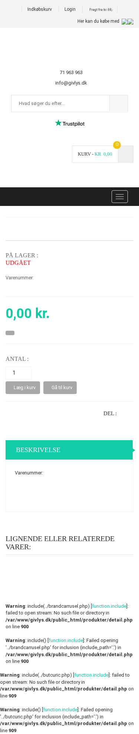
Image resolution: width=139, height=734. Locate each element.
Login (70, 9)
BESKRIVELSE (38, 450)
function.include (109, 606)
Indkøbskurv (39, 9)
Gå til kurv (62, 387)
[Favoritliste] (10, 333)
